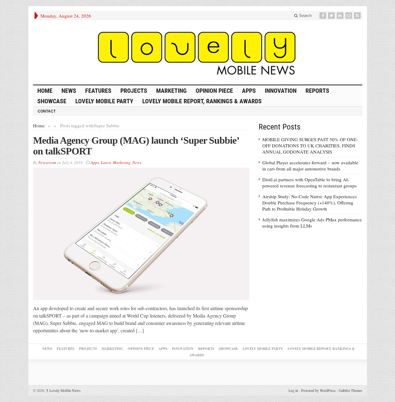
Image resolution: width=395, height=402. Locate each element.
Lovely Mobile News (63, 390)
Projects (133, 90)
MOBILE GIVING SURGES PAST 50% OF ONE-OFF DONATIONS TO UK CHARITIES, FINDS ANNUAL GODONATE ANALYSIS (310, 145)
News (68, 90)
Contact (47, 111)
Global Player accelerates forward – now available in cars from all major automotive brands (310, 165)
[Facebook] (323, 15)
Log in (293, 390)
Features (98, 90)
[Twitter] (332, 15)
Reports (317, 90)
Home (39, 125)
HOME (44, 90)
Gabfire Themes (350, 390)
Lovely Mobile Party (104, 101)
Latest (106, 162)
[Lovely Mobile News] (197, 52)
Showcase (51, 101)
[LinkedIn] (340, 15)
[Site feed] (358, 15)
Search (305, 15)
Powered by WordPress (318, 390)
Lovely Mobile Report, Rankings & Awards (202, 101)
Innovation (281, 90)
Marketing (171, 90)
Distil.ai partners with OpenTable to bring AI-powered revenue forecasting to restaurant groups (309, 182)
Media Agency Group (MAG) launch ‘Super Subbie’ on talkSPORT (136, 146)
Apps (249, 90)
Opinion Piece (214, 90)
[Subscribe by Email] (349, 15)
